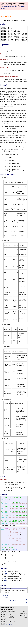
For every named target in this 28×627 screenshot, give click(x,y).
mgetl (14, 549)
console (6, 580)
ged (5, 575)
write (3, 549)
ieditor (5, 578)
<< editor (3, 601)
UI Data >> (26, 600)
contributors (8, 625)
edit (5, 571)
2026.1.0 (8, 5)
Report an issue (5, 596)
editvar (6, 573)
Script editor (14, 601)
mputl (3, 529)
